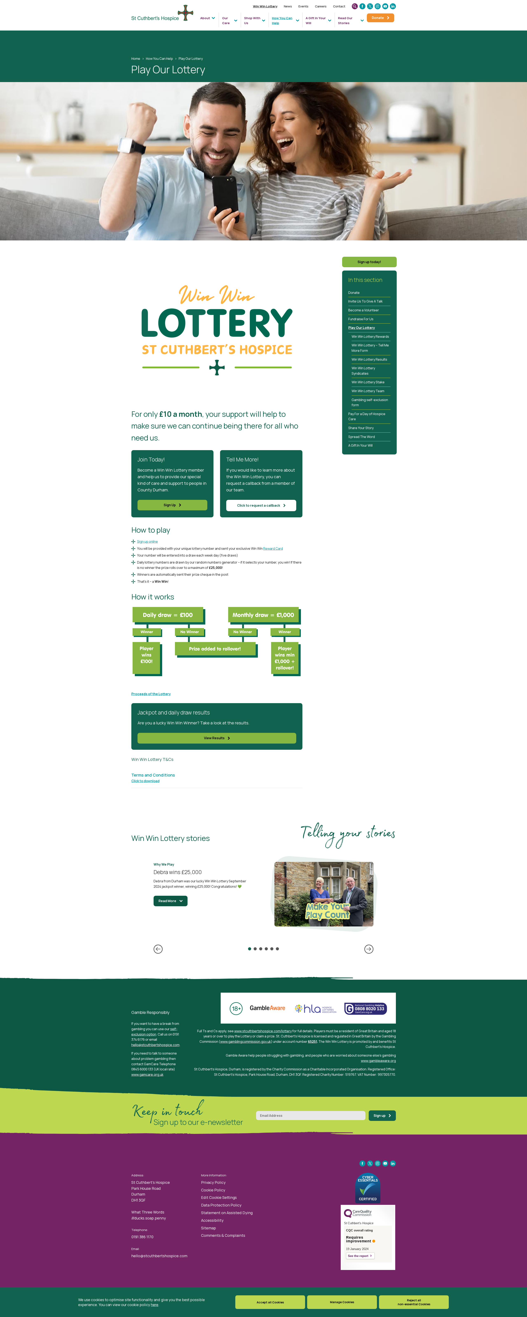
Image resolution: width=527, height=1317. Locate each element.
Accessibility (212, 1220)
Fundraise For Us (360, 319)
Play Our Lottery (361, 327)
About (205, 18)
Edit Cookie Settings (219, 1197)
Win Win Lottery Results (369, 359)
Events (303, 6)
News (288, 6)
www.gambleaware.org (378, 1060)
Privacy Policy (213, 1182)
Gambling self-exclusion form (370, 402)
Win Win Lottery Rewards (370, 336)
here (154, 1304)
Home (135, 58)
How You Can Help (282, 20)
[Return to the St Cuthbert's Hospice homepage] (164, 17)
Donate (354, 292)
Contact (339, 6)
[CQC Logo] (358, 1216)
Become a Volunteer (363, 310)
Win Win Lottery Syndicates (363, 371)
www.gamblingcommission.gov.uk (245, 1041)
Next (368, 949)
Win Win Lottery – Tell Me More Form (370, 348)
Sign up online (147, 541)
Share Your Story (361, 428)
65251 (312, 1041)
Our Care (226, 20)
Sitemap (208, 1227)
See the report (358, 1256)
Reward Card (273, 548)
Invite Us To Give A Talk (365, 301)
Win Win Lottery (265, 6)
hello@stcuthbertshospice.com (155, 1045)
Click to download (145, 781)
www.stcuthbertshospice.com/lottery (263, 1031)
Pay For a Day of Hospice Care (366, 416)
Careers (320, 6)
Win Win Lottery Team (368, 391)
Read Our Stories (345, 20)
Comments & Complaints (223, 1235)
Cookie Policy (213, 1190)
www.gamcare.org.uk (147, 1074)
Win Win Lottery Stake (368, 382)
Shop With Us (252, 20)
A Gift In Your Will (316, 20)
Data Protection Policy (221, 1205)
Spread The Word (361, 436)
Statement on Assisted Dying (227, 1212)
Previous (158, 949)
